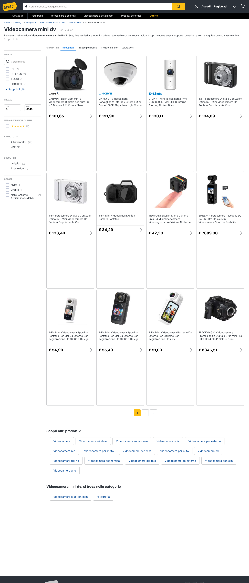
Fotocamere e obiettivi (63, 15)
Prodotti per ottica (131, 15)
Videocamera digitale (142, 460)
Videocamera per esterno (204, 441)
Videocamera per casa (137, 451)
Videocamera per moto (99, 451)
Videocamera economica (104, 460)
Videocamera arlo (64, 470)
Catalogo (18, 22)
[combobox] (97, 6)
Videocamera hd (208, 451)
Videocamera (75, 22)
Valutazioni (127, 47)
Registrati (220, 6)
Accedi (206, 6)
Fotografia (37, 15)
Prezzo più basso (87, 47)
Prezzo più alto (109, 47)
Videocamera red (64, 451)
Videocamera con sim (219, 460)
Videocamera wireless (93, 441)
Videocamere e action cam (98, 15)
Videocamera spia (168, 441)
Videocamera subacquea (132, 441)
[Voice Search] (26, 7)
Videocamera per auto (174, 451)
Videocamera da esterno (180, 460)
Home (7, 22)
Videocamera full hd (66, 460)
